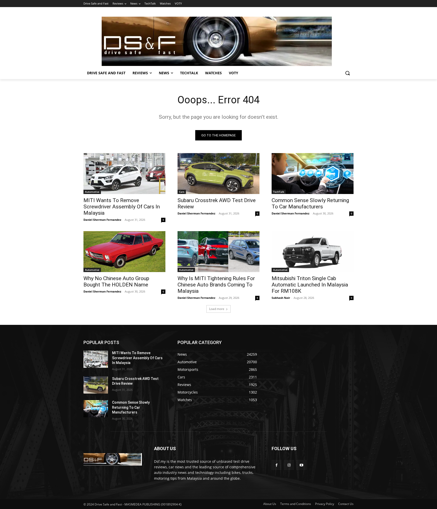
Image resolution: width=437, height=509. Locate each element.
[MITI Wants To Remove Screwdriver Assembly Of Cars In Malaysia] (124, 173)
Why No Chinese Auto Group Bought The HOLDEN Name (116, 281)
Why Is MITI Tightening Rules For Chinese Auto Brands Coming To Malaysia (216, 284)
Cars (181, 191)
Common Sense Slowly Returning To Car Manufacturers (310, 203)
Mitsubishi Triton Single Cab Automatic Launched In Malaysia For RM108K (310, 284)
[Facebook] (276, 465)
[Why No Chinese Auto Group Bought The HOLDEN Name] (124, 251)
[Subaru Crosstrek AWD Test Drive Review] (218, 173)
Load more (216, 309)
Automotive (92, 191)
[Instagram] (289, 465)
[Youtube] (301, 465)
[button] (347, 73)
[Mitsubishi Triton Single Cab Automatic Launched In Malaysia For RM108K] (313, 251)
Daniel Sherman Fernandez (102, 220)
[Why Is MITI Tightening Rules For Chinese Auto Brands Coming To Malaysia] (218, 251)
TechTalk (278, 191)
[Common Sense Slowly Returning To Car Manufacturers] (313, 173)
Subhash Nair (281, 298)
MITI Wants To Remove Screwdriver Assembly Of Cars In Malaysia (121, 206)
